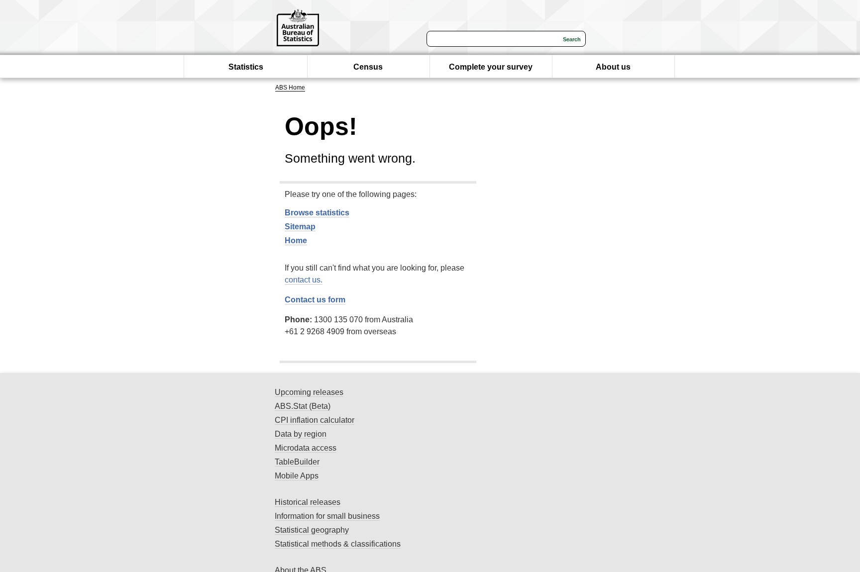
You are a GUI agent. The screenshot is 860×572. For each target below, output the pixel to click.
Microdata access (305, 448)
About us (613, 67)
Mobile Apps (297, 476)
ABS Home (290, 87)
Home (296, 240)
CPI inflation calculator (314, 420)
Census (368, 67)
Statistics (245, 67)
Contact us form (315, 299)
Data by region (300, 434)
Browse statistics (317, 212)
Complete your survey (491, 67)
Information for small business (327, 516)
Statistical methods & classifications (338, 544)
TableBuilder (297, 462)
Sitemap (300, 226)
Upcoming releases (309, 392)
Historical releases (307, 502)
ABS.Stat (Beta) (302, 406)
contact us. (303, 280)
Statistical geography (312, 530)
